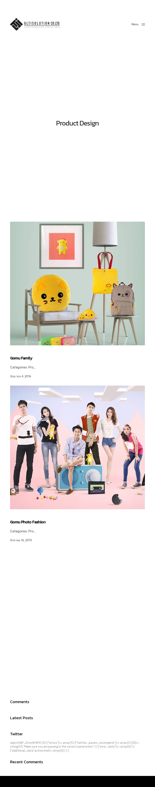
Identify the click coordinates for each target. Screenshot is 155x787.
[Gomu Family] (77, 283)
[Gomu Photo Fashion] (77, 447)
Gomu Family (21, 358)
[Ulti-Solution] (35, 24)
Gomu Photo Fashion (27, 522)
